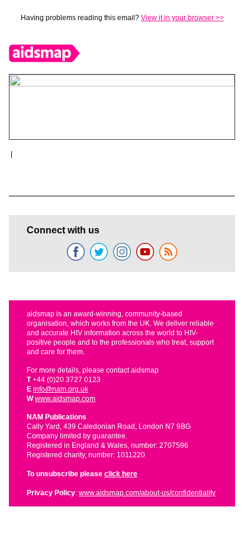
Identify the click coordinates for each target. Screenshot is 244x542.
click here (120, 474)
